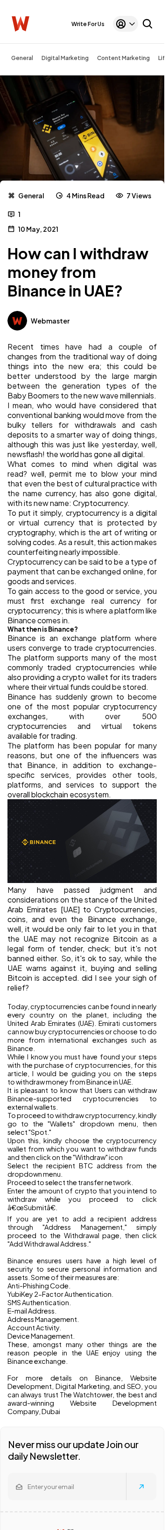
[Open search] (147, 23)
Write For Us (88, 23)
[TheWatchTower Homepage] (20, 24)
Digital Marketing (65, 57)
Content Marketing (123, 57)
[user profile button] (125, 24)
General (22, 57)
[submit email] (141, 1487)
